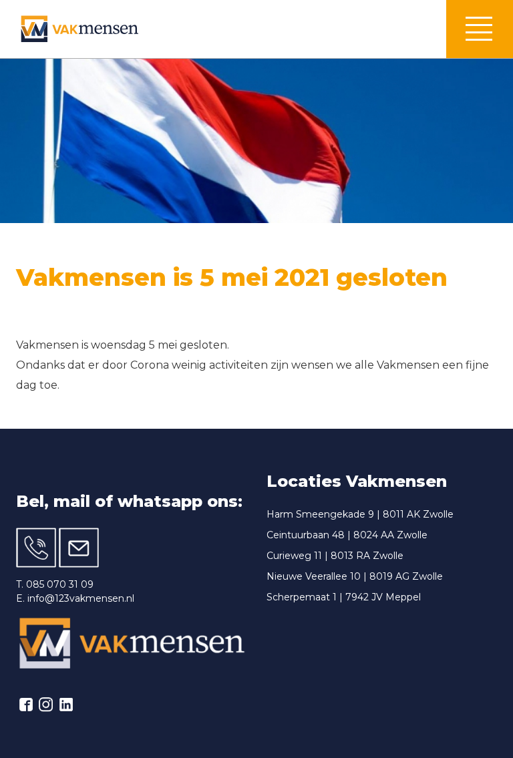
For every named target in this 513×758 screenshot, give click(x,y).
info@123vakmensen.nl (80, 598)
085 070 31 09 (60, 584)
